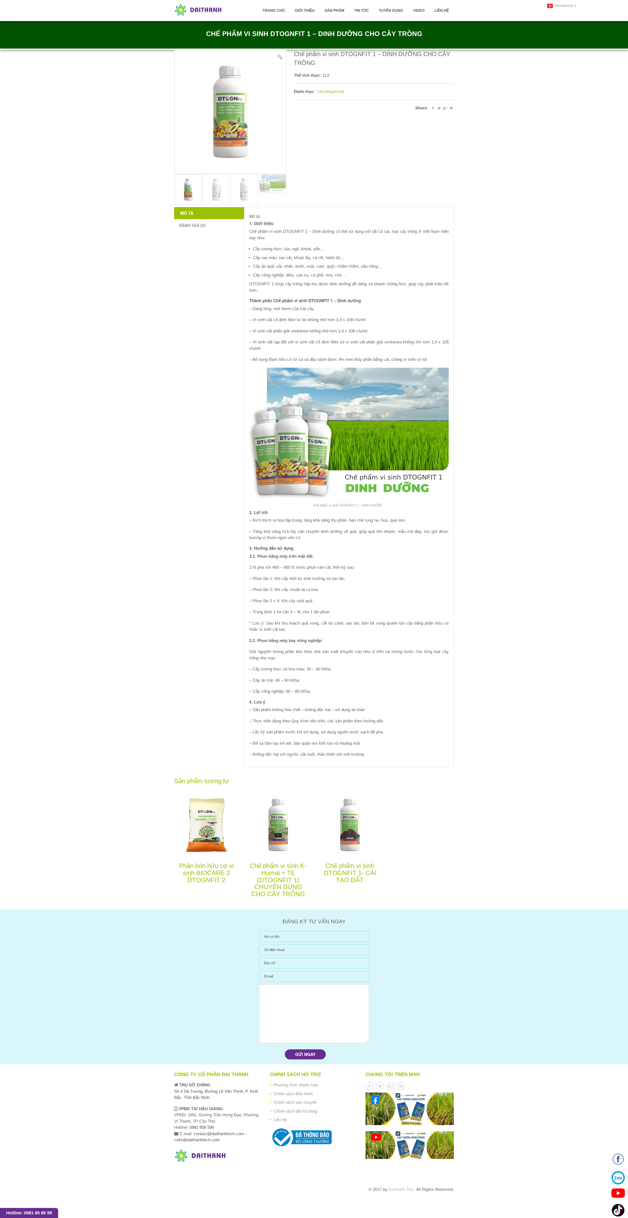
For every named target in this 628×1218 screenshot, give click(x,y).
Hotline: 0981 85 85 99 (29, 1212)
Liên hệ (441, 10)
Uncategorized (330, 91)
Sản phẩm (334, 10)
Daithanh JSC (401, 1189)
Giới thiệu (305, 10)
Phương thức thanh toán (296, 1085)
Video (419, 10)
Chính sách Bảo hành (293, 1094)
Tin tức (361, 10)
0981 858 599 (201, 1127)
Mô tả (186, 213)
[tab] (209, 213)
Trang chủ (273, 10)
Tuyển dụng (391, 10)
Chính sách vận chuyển (295, 1102)
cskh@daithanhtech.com (197, 1140)
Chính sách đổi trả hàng (295, 1111)
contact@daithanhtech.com (219, 1133)
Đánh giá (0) (192, 225)
